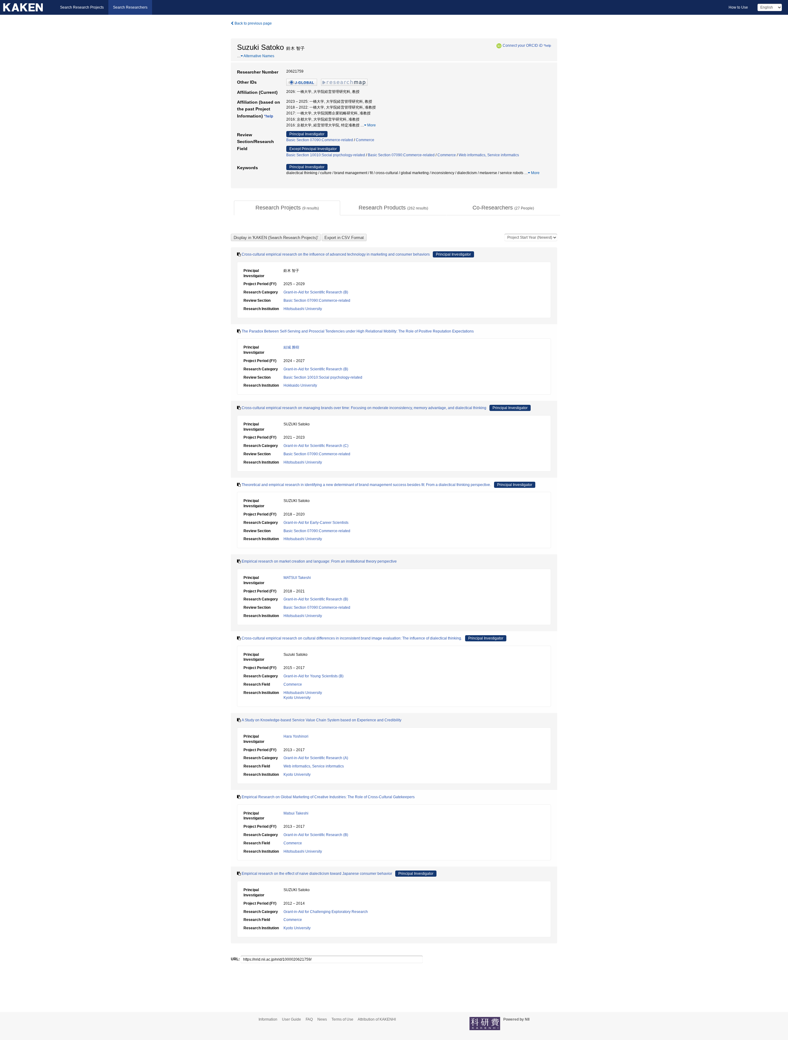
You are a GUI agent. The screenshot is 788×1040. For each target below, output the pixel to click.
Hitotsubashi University (302, 309)
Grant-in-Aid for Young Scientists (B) (313, 676)
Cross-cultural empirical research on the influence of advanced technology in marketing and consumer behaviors (336, 254)
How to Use (738, 7)
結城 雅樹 (291, 347)
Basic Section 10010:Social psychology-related (325, 155)
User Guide (291, 1019)
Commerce (365, 140)
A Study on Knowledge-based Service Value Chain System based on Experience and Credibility (321, 720)
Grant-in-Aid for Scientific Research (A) (315, 758)
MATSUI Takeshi (297, 578)
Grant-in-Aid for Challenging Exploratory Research (325, 912)
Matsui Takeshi (295, 813)
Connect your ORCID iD (523, 45)
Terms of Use (342, 1019)
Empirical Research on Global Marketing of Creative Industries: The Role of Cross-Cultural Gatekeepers (328, 797)
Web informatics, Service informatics (489, 155)
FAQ (309, 1019)
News (322, 1019)
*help (547, 45)
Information (268, 1019)
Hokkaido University (300, 385)
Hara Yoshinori (295, 736)
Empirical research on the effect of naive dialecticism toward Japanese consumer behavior (317, 873)
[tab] (287, 208)
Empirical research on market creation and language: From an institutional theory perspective (319, 561)
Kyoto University (297, 697)
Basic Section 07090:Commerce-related (319, 140)
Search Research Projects (82, 7)
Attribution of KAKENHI (377, 1019)
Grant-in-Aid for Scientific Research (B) (315, 292)
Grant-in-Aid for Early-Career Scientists (315, 522)
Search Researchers (130, 7)
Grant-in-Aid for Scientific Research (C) (315, 446)
